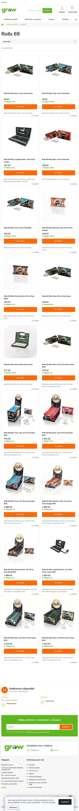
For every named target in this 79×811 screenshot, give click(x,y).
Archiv (3, 787)
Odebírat (66, 727)
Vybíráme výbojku (7, 772)
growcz (56, 750)
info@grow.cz (34, 750)
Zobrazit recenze (23, 691)
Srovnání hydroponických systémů (12, 781)
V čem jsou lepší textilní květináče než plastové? (12, 769)
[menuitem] (12, 19)
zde (53, 802)
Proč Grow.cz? (33, 771)
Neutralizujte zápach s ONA (10, 778)
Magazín (31, 774)
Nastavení (13, 807)
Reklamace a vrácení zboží (37, 780)
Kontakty (4, 2)
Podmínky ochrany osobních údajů (38, 783)
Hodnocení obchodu (35, 787)
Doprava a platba (34, 768)
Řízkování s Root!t (7, 765)
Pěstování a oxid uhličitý (9, 784)
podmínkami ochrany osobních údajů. (38, 732)
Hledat (47, 10)
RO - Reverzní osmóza (8, 775)
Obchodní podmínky (35, 777)
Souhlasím (65, 802)
